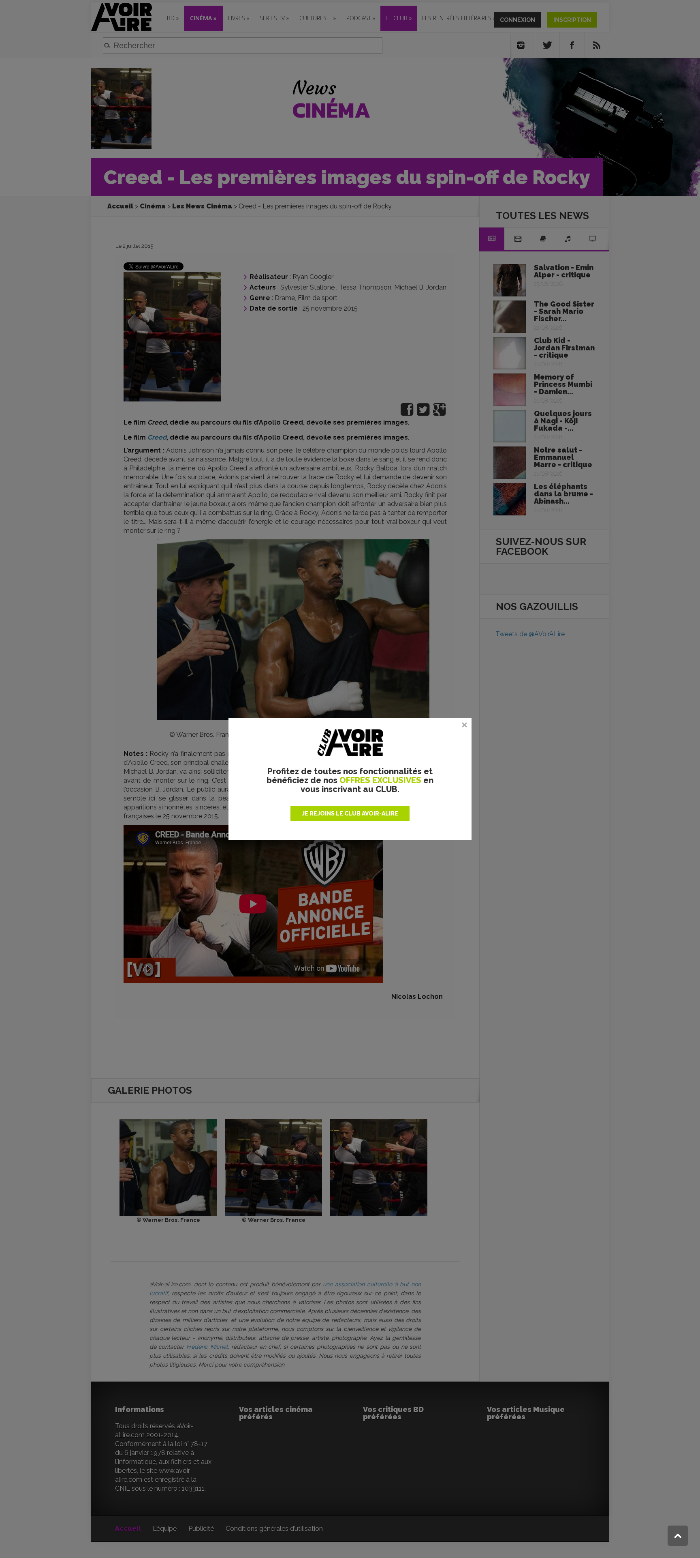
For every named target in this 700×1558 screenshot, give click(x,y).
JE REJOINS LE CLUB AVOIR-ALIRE (350, 813)
